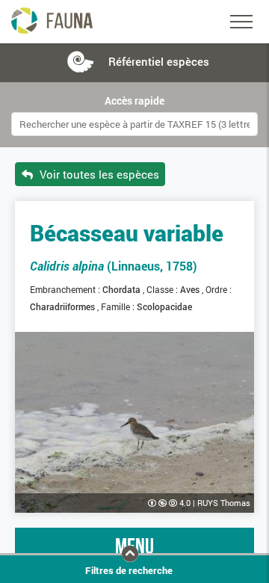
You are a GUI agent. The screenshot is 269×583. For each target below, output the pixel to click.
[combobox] (134, 124)
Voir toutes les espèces (98, 174)
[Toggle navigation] (241, 21)
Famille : (119, 306)
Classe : (163, 289)
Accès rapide (134, 101)
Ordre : (219, 289)
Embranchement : (66, 289)
